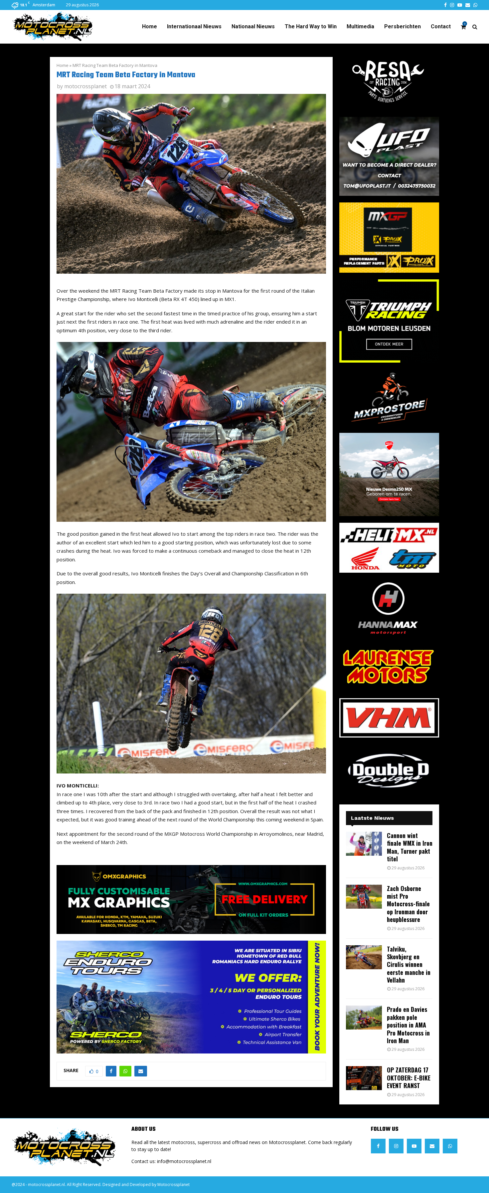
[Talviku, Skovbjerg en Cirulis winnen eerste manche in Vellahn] (364, 957)
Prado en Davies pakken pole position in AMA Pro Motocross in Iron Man (408, 1025)
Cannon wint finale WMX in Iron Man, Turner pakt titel (409, 847)
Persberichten (402, 26)
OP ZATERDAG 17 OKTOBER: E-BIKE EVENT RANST (408, 1077)
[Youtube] (414, 1146)
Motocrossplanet (173, 1184)
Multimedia (360, 26)
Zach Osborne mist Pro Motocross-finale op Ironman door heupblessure (408, 904)
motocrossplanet (85, 86)
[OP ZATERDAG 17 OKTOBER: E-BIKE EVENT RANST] (364, 1078)
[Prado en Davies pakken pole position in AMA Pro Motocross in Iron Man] (364, 1018)
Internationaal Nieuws (194, 26)
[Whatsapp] (450, 1146)
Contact (441, 26)
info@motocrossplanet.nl (184, 1161)
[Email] (432, 1146)
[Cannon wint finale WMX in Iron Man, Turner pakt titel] (364, 844)
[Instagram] (396, 1146)
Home (149, 26)
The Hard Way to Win (311, 26)
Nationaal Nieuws (253, 26)
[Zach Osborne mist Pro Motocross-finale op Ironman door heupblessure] (364, 897)
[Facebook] (378, 1146)
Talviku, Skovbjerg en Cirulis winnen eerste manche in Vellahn (408, 965)
